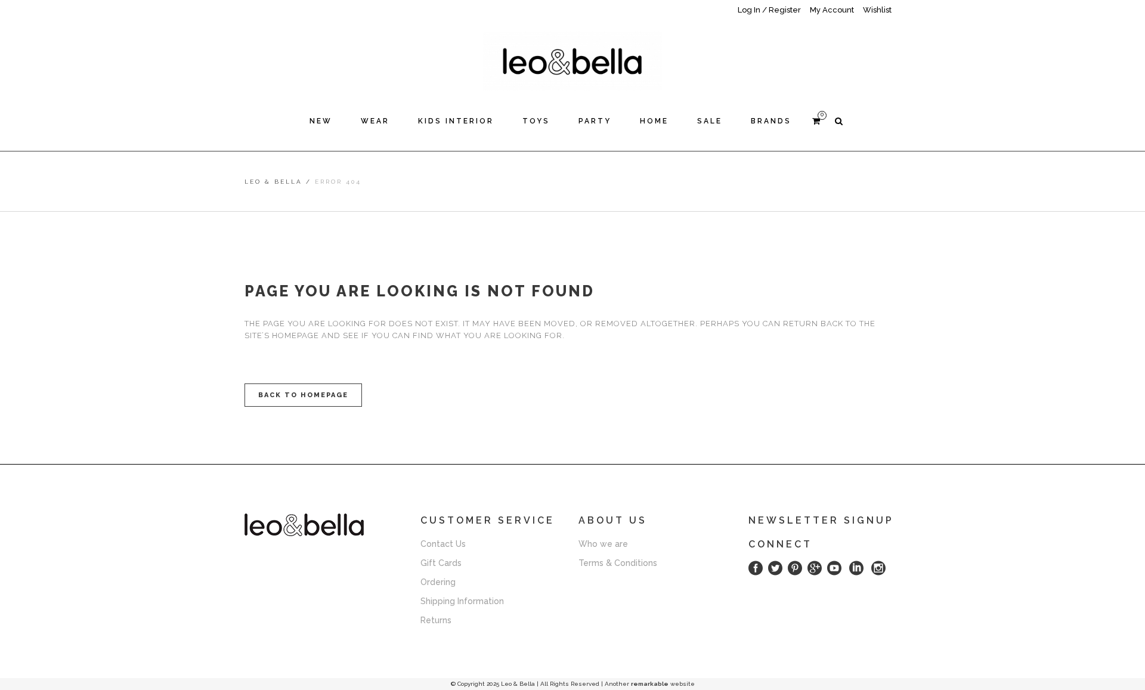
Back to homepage (303, 395)
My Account (832, 9)
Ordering (438, 582)
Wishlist (877, 9)
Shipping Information (462, 601)
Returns (435, 620)
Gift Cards (441, 563)
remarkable (650, 683)
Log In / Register (769, 9)
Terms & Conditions (617, 563)
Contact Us (443, 544)
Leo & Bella (273, 181)
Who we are (603, 544)
